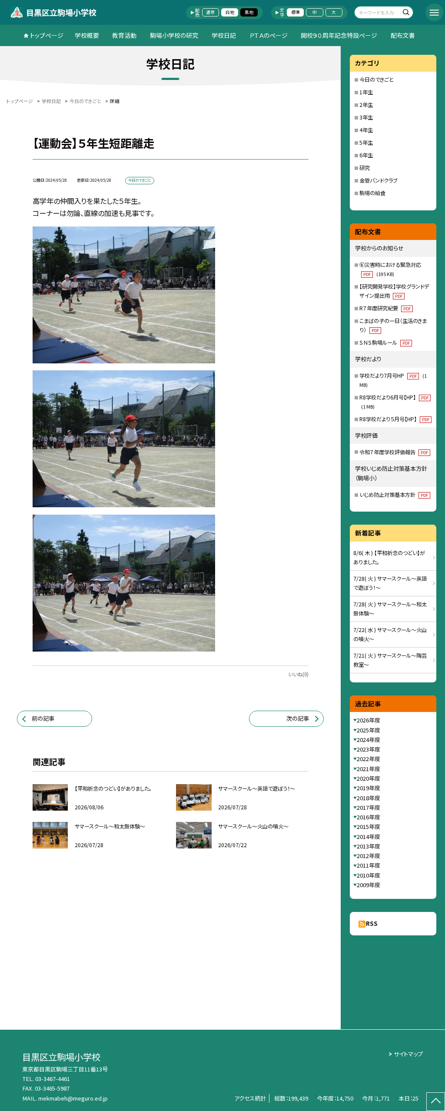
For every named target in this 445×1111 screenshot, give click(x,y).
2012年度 (368, 856)
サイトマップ (408, 1054)
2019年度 (368, 788)
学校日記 (224, 35)
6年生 (366, 155)
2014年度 (368, 836)
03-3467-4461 (52, 1078)
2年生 (366, 105)
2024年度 (368, 739)
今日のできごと (376, 79)
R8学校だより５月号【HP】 (394, 419)
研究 (364, 168)
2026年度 (368, 720)
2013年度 (368, 846)
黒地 (249, 12)
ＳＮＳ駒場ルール (384, 342)
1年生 (366, 92)
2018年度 (368, 798)
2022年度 (368, 759)
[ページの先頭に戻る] (436, 1102)
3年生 (366, 117)
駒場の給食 (372, 193)
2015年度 (368, 826)
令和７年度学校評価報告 (393, 452)
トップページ (46, 35)
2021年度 (368, 769)
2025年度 (368, 730)
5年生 (366, 142)
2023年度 (368, 749)
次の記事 (297, 718)
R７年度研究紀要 (385, 308)
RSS (372, 923)
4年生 (366, 130)
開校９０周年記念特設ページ (339, 35)
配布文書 (403, 35)
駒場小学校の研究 (174, 35)
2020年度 (368, 778)
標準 (295, 12)
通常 (210, 12)
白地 (230, 12)
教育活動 (124, 35)
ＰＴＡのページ (268, 35)
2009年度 (368, 885)
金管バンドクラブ (378, 180)
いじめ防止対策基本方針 (393, 495)
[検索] (406, 13)
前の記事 (43, 718)
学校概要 (87, 35)
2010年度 (368, 875)
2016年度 (368, 817)
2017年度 (368, 807)
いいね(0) (298, 674)
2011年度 (368, 865)
